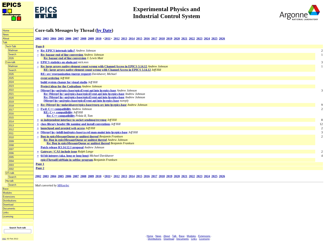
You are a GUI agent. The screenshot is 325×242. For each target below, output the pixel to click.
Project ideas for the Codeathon (61, 86)
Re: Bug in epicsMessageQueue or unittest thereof (75, 139)
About (6, 38)
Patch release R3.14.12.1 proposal (62, 147)
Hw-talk (10, 180)
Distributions (9, 200)
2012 (11, 129)
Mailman (13, 50)
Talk (5, 42)
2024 (11, 82)
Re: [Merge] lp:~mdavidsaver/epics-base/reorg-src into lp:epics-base (84, 104)
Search (12, 54)
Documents (9, 208)
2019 (11, 101)
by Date (104, 30)
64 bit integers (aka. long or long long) (65, 155)
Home (6, 30)
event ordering (50, 78)
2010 (11, 137)
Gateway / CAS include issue (59, 151)
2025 (11, 78)
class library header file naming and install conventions (75, 124)
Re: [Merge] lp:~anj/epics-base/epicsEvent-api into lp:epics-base (84, 93)
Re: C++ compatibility (61, 115)
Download (8, 204)
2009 (11, 141)
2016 (11, 113)
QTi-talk (10, 173)
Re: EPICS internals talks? (58, 50)
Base (5, 188)
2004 (11, 161)
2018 (11, 105)
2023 (11, 86)
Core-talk (10, 62)
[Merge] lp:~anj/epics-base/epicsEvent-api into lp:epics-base (78, 90)
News (6, 34)
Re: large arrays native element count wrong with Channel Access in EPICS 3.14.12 (94, 66)
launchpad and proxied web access (63, 128)
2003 (11, 165)
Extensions (9, 196)
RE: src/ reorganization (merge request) (66, 74)
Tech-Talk (11, 46)
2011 (11, 133)
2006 (11, 153)
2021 (11, 93)
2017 (11, 109)
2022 (11, 90)
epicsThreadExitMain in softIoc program (67, 159)
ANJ (4, 239)
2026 (11, 58)
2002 (11, 169)
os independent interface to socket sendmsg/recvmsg (73, 119)
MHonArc (63, 185)
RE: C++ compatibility (58, 112)
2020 (11, 97)
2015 (11, 117)
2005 (11, 157)
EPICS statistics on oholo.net (59, 62)
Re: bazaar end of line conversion (62, 54)
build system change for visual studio (64, 82)
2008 (11, 145)
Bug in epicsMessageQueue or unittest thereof (70, 136)
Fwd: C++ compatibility (56, 109)
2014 (11, 121)
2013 (11, 125)
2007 (11, 149)
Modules (7, 192)
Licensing (8, 216)
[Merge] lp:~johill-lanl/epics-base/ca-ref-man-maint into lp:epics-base (84, 132)
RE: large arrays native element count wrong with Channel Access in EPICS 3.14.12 (97, 69)
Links (6, 212)
